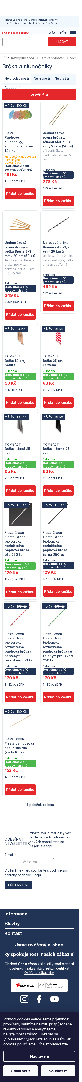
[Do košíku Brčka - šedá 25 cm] (20, 490)
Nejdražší (62, 78)
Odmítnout (20, 1071)
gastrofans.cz (24, 999)
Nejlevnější (42, 78)
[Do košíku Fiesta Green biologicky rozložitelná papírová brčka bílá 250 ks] (20, 592)
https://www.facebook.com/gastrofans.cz (39, 999)
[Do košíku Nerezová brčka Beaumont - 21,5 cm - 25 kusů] (58, 306)
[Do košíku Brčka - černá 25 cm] (58, 490)
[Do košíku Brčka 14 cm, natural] (20, 402)
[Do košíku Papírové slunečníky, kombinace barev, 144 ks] (20, 193)
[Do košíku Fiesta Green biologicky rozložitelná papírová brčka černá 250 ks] (58, 591)
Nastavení (39, 1056)
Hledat (62, 42)
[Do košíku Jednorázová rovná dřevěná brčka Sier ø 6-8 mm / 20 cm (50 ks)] (20, 314)
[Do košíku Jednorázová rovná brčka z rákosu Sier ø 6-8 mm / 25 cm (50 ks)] (58, 201)
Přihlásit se (18, 885)
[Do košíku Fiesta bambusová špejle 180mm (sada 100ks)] (20, 789)
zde (65, 1044)
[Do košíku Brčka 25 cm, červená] (58, 402)
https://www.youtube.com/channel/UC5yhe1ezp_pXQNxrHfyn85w (54, 999)
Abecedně (12, 88)
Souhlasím (58, 1071)
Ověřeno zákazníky (39, 973)
